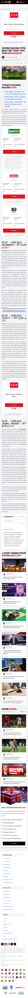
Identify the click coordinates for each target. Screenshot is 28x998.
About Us (5, 918)
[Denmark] (6, 973)
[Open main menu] (2, 2)
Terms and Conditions (7, 960)
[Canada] (24, 970)
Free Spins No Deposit (8, 909)
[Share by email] (21, 63)
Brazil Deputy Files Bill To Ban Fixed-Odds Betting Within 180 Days (13, 626)
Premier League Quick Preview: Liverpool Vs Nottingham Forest (12, 733)
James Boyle (14, 57)
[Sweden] (9, 981)
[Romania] (2, 981)
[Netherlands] (13, 977)
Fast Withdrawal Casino (8, 906)
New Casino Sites (7, 873)
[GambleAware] (20, 987)
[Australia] (6, 970)
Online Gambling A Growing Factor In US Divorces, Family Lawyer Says (13, 701)
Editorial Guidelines (7, 924)
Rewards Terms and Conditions (10, 939)
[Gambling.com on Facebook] (8, 944)
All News (22, 711)
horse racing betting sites (19, 118)
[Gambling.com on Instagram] (12, 944)
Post (23, 524)
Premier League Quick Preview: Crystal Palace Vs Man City (12, 758)
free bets (4, 501)
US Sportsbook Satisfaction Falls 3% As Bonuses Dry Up (13, 677)
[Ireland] (2, 977)
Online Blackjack (6, 897)
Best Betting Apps (19, 310)
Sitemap (5, 936)
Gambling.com (4, 9)
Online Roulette (6, 900)
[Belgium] (13, 970)
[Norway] (20, 977)
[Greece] (13, 973)
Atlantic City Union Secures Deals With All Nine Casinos (12, 577)
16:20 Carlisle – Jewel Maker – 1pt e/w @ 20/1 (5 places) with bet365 (15, 104)
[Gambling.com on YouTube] (5, 944)
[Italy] (6, 977)
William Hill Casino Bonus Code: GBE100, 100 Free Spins (12, 602)
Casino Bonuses (6, 894)
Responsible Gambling (8, 933)
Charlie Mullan (9, 573)
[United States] (13, 981)
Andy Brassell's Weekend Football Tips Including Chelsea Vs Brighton (14, 782)
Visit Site (14, 151)
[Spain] (6, 981)
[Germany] (9, 973)
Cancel (20, 524)
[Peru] (24, 977)
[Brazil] (20, 970)
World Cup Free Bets (7, 879)
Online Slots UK (6, 891)
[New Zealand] (17, 977)
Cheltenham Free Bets (8, 882)
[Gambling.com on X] (2, 944)
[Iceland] (17, 973)
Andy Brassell (9, 778)
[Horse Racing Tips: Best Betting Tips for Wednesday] (2, 970)
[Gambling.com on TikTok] (15, 944)
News (9, 9)
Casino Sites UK (6, 858)
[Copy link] (24, 63)
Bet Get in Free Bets (14, 24)
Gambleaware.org (17, 41)
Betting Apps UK (6, 867)
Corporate (5, 930)
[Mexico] (9, 977)
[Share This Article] (17, 63)
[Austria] (9, 970)
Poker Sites (5, 876)
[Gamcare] (11, 987)
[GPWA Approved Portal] (21, 993)
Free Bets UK (6, 903)
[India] (24, 973)
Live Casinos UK (6, 861)
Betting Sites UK (6, 864)
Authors (5, 921)
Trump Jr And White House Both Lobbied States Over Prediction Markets (12, 652)
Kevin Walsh (9, 598)
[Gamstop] (5, 987)
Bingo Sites (5, 870)
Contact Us (5, 927)
